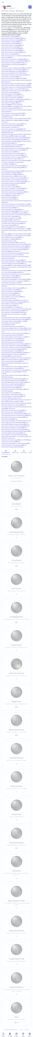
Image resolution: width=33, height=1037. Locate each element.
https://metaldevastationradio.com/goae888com (15, 382)
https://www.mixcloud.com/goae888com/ (13, 52)
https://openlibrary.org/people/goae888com (14, 167)
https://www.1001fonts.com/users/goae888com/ (15, 181)
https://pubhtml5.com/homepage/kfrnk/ (13, 190)
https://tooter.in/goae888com (12, 441)
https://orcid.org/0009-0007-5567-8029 (13, 73)
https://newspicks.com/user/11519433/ (12, 255)
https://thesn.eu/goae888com (10, 305)
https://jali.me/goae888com (9, 185)
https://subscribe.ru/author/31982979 (12, 335)
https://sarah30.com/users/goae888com (15, 445)
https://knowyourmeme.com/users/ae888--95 (14, 157)
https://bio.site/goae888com (9, 197)
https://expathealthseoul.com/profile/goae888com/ (16, 344)
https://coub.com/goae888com (10, 293)
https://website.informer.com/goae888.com (14, 155)
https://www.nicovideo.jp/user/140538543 (13, 113)
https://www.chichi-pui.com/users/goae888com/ (15, 426)
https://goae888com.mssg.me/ (10, 251)
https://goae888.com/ (7, 28)
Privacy (27, 1029)
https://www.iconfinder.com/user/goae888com (15, 178)
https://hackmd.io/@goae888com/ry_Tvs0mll (14, 211)
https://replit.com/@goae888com (11, 103)
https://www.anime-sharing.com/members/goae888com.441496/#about (16, 439)
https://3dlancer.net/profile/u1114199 (12, 303)
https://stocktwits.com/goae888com (12, 291)
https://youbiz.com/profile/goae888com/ (13, 394)
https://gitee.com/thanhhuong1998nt (12, 97)
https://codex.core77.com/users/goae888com (16, 281)
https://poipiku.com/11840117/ (10, 127)
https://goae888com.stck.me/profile (11, 104)
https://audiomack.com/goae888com (12, 237)
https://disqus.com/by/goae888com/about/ (14, 62)
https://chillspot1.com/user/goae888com (13, 296)
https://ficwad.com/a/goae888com (11, 387)
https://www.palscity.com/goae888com (13, 386)
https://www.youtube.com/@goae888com (13, 38)
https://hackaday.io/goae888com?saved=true (14, 300)
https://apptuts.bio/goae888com (11, 393)
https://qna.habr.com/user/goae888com (13, 145)
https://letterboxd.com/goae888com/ (12, 159)
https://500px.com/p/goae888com (11, 42)
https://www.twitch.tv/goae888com (11, 47)
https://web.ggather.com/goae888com (12, 338)
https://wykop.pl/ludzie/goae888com (17, 310)
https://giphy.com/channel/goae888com (16, 69)
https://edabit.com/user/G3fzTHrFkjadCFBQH (14, 434)
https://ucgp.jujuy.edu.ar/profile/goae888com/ (14, 422)
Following (4, 11)
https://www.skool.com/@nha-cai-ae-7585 (13, 176)
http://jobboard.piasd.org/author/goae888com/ (15, 424)
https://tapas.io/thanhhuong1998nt (11, 283)
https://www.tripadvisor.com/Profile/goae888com (15, 61)
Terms (21, 1029)
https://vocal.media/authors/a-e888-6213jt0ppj (15, 253)
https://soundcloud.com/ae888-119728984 (14, 78)
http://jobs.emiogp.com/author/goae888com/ (17, 415)
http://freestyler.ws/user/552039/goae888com (14, 379)
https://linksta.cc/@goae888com (19, 359)
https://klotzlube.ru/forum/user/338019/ (12, 340)
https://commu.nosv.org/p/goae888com (13, 412)
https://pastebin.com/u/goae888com (12, 141)
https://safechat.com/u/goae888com (15, 405)
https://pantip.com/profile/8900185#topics (14, 312)
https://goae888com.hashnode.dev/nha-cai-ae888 (16, 228)
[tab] (5, 451)
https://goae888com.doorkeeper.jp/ (11, 307)
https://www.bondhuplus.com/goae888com (14, 427)
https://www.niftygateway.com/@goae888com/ (15, 302)
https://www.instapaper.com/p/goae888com (14, 188)
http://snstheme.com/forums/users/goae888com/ (15, 333)
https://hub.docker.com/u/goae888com (13, 50)
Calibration (21, 11)
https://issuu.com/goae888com (10, 54)
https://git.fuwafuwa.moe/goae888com (12, 101)
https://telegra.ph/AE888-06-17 (13, 108)
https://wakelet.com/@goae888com (12, 173)
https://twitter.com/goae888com (11, 36)
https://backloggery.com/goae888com (12, 351)
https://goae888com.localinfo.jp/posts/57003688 (16, 235)
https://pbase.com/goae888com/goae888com (15, 213)
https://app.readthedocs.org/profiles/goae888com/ (16, 99)
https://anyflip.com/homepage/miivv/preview (14, 179)
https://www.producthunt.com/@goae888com (15, 59)
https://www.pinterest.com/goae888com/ (13, 40)
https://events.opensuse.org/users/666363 (13, 183)
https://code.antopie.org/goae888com (12, 361)
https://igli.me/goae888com (9, 419)
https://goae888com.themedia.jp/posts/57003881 (16, 265)
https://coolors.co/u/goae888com (11, 186)
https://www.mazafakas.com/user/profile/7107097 (16, 420)
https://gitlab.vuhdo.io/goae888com (14, 433)
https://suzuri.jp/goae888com (10, 199)
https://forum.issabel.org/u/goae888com (13, 384)
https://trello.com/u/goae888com (11, 76)
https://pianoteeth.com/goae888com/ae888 (14, 321)
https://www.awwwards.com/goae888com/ (14, 124)
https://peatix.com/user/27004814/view (17, 89)
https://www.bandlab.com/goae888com (13, 326)
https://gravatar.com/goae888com (11, 43)
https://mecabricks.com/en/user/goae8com (14, 354)
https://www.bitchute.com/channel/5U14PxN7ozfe (17, 206)
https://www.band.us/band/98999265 (12, 125)
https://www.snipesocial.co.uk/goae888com (14, 410)
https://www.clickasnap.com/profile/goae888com (15, 75)
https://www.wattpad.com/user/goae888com (14, 166)
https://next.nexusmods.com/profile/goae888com (15, 248)
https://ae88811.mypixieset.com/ (10, 195)
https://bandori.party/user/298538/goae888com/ (15, 352)
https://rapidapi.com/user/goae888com (14, 263)
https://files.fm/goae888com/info (11, 295)
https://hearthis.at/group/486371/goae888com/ (15, 139)
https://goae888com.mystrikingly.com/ (12, 96)
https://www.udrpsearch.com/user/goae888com (15, 345)
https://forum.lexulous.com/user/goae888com (14, 417)
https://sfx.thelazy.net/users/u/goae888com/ (14, 288)
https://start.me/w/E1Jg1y (8, 298)
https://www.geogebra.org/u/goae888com (13, 260)
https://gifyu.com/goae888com (12, 276)
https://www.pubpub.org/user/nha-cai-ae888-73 (15, 337)
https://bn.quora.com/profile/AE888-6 (12, 49)
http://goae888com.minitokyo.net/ (11, 356)
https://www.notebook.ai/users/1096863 (19, 85)
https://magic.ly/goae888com (10, 225)
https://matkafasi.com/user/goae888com (13, 396)
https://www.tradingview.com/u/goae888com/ (14, 71)
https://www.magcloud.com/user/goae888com (15, 192)
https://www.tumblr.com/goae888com (12, 45)
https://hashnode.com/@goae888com (12, 174)
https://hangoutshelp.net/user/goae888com (14, 380)
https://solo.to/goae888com (12, 216)
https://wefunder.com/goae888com (20, 246)
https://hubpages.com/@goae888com (12, 209)
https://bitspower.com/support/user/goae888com (16, 370)
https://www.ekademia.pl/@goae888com (15, 349)
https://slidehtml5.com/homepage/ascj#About (14, 366)
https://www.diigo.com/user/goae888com (13, 153)
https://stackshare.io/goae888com (11, 290)
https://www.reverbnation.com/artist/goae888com (16, 90)
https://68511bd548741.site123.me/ (11, 146)
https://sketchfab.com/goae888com (12, 94)
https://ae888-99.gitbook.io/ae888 (15, 136)
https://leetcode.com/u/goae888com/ (12, 193)
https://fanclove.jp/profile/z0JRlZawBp (12, 447)
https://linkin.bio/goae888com (17, 223)
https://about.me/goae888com (10, 92)
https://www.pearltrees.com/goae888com (13, 227)
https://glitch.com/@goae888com (11, 239)
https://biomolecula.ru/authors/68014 (12, 342)
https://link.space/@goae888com (13, 272)
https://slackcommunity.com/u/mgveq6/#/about (15, 429)
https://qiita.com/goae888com (10, 152)
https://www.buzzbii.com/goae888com (12, 368)
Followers (12, 11)
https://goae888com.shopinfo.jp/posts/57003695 (16, 234)
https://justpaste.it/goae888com (11, 277)
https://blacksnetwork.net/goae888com (19, 319)
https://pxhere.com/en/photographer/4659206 (15, 249)
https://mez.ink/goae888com (9, 207)
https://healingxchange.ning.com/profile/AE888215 (16, 138)
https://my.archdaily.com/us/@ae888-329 (13, 129)
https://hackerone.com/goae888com (17, 150)
